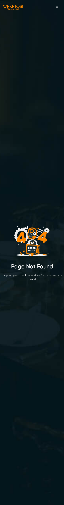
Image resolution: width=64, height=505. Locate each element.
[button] (57, 7)
